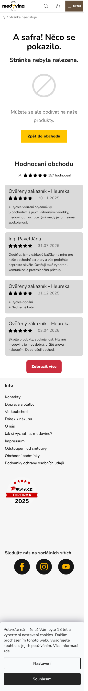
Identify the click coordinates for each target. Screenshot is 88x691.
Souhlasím (42, 679)
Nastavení (42, 663)
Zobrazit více (44, 366)
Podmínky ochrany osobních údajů (34, 463)
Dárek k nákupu (18, 419)
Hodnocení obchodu (44, 164)
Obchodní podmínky (22, 455)
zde (7, 651)
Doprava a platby (19, 404)
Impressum (15, 441)
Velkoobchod (16, 411)
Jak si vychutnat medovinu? (28, 433)
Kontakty (13, 397)
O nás (10, 426)
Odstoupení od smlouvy (26, 448)
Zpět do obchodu (44, 136)
